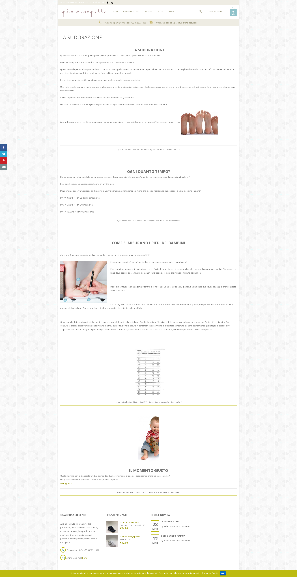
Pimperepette (130, 11)
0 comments (184, 526)
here (84, 557)
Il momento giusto (148, 470)
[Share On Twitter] (3, 154)
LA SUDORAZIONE (148, 50)
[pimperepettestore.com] (83, 11)
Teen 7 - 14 (125, 539)
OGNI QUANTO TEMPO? (148, 171)
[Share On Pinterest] (3, 160)
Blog (160, 11)
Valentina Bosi (125, 149)
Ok (222, 573)
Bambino (124, 525)
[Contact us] (3, 167)
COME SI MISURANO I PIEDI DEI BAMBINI (148, 243)
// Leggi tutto (66, 483)
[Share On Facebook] (3, 147)
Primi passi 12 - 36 (137, 525)
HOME (115, 11)
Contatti (172, 11)
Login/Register (215, 11)
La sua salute (162, 149)
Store (148, 11)
